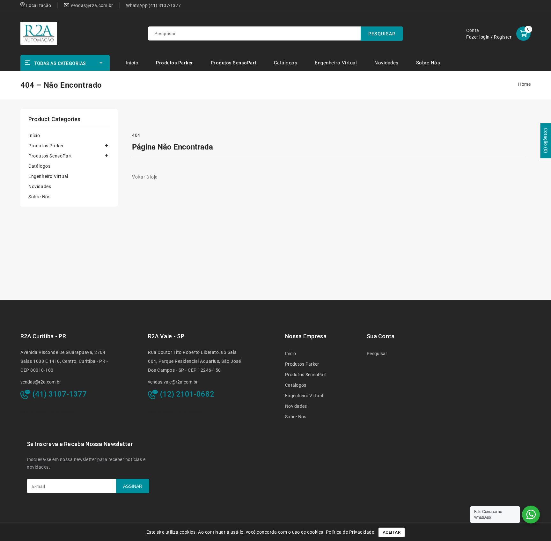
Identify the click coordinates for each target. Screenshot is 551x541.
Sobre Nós (39, 196)
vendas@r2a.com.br (40, 381)
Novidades (39, 186)
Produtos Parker (174, 62)
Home (524, 84)
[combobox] (275, 33)
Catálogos (39, 166)
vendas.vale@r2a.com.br (173, 381)
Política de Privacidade (350, 532)
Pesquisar (377, 353)
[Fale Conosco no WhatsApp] (531, 514)
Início (34, 135)
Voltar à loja (145, 176)
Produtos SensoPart (233, 62)
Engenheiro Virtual (48, 176)
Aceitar (392, 532)
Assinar (132, 486)
